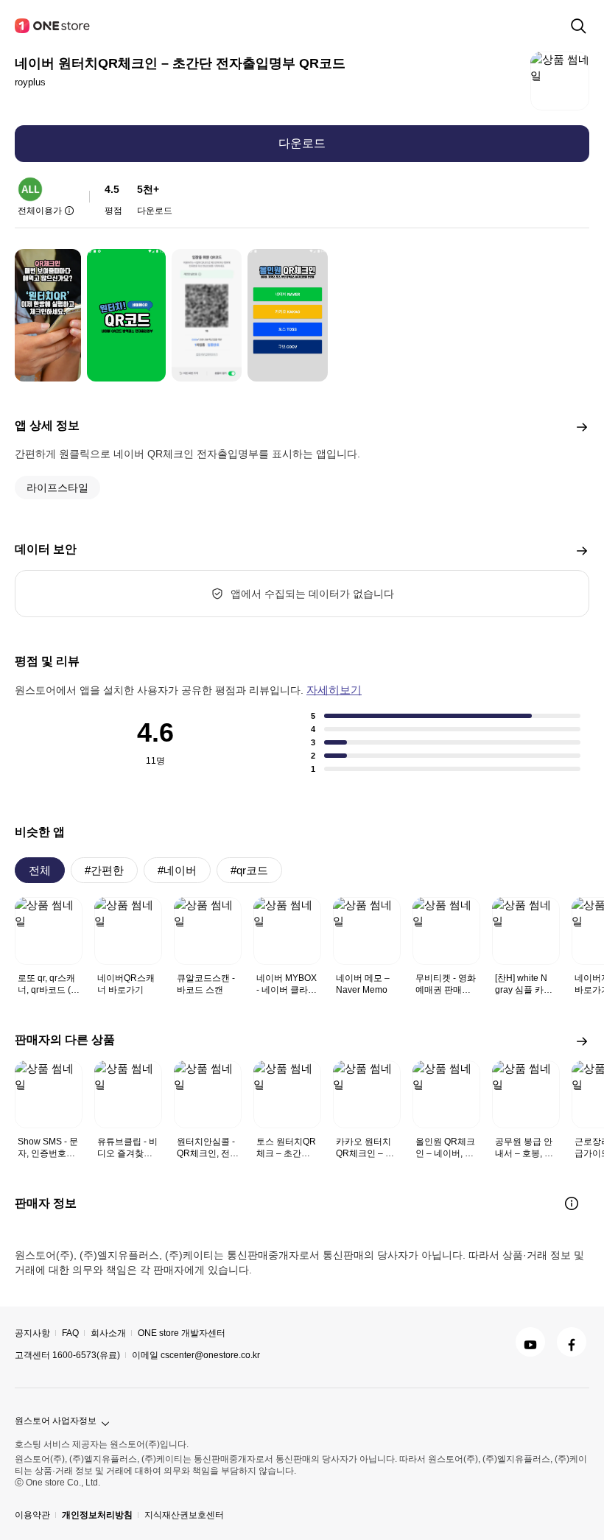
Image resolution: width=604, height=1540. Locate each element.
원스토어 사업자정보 (55, 1421)
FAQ (70, 1333)
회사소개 (108, 1333)
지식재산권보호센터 (184, 1515)
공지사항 (32, 1333)
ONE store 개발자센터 (181, 1333)
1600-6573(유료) (86, 1355)
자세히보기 (334, 689)
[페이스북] (571, 1342)
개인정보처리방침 (97, 1515)
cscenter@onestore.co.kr (210, 1355)
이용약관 (32, 1515)
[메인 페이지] (53, 26)
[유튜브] (530, 1342)
